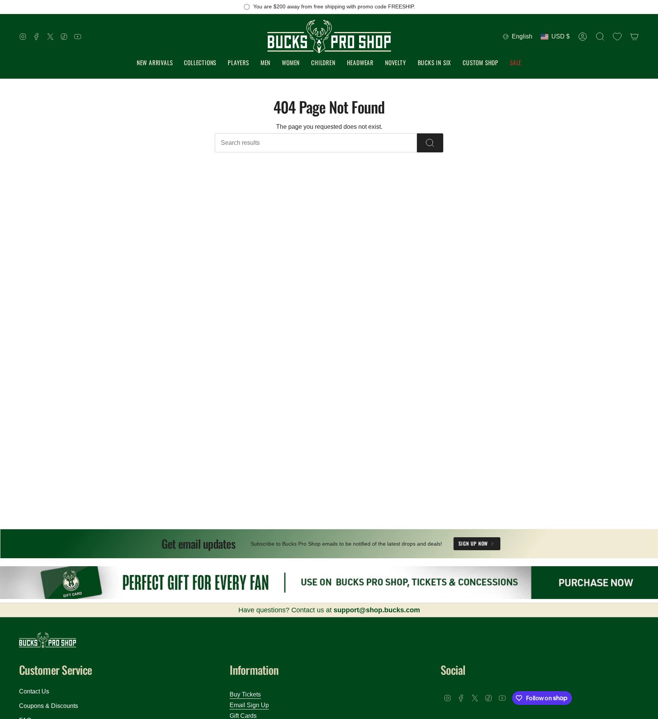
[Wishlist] (617, 36)
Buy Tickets (245, 694)
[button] (200, 63)
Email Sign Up (249, 705)
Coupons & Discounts (48, 706)
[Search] (430, 142)
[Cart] (634, 36)
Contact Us (34, 691)
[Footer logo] (47, 640)
